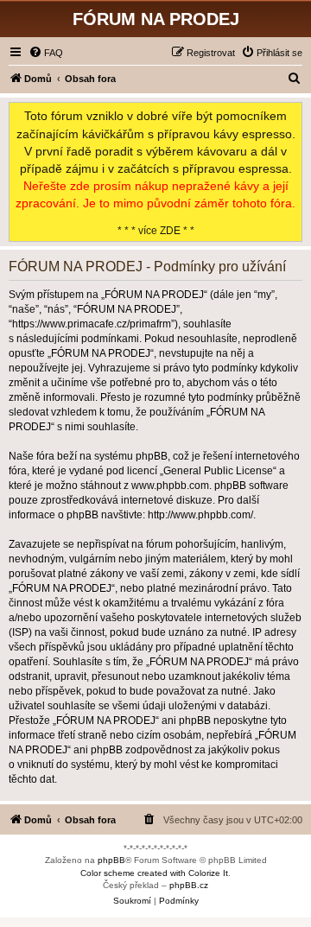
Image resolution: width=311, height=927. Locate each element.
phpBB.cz (188, 885)
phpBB (111, 860)
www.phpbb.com (170, 485)
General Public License (218, 471)
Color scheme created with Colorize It (154, 873)
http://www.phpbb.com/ (200, 515)
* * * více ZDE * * (155, 172)
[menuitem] (46, 52)
